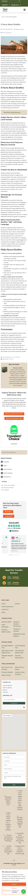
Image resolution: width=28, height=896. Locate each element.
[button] (24, 9)
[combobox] (14, 452)
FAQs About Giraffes (8, 487)
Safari (5, 465)
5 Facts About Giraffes (9, 485)
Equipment (15, 5)
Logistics (5, 5)
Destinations (7, 477)
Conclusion (6, 490)
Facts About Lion (15, 112)
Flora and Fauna (6, 33)
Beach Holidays (8, 473)
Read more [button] (7, 551)
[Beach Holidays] (2, 473)
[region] (14, 882)
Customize (14, 888)
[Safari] (2, 465)
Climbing (6, 462)
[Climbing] (2, 462)
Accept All (14, 884)
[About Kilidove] (2, 469)
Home (3, 16)
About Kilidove (8, 469)
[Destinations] (2, 477)
